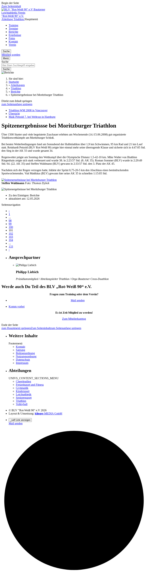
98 (10, 220)
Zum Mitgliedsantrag (74, 318)
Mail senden (78, 300)
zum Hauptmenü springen (16, 328)
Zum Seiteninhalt (11, 6)
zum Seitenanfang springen (16, 104)
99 (10, 223)
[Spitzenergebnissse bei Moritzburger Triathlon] (29, 179)
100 (11, 227)
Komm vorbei (17, 306)
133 (11, 246)
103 (11, 236)
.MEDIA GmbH (48, 413)
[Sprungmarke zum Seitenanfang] (74, 571)
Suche (4, 61)
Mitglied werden (10, 54)
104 (11, 240)
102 (11, 233)
